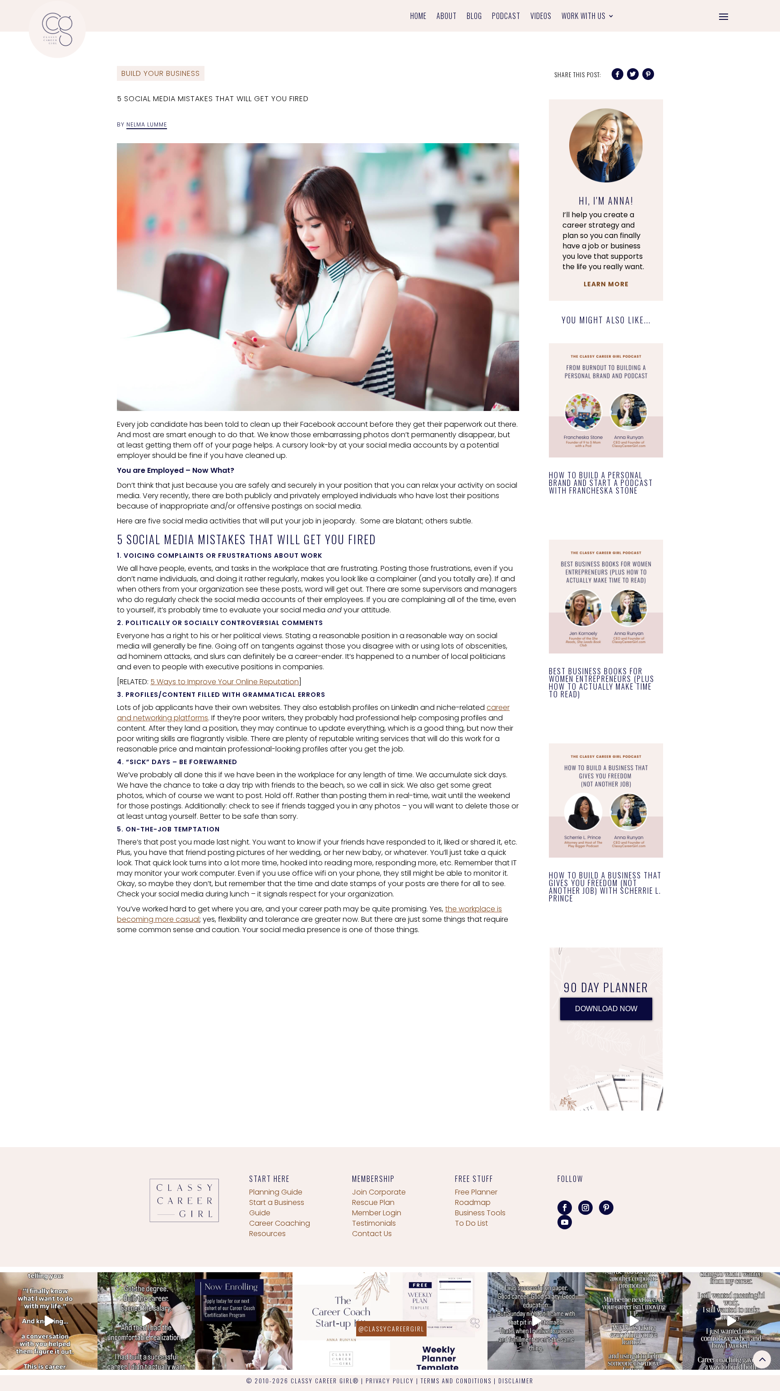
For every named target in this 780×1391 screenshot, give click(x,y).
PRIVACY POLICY (390, 1380)
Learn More (606, 284)
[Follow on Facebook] (564, 1207)
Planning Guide (275, 1192)
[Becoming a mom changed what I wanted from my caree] (731, 1321)
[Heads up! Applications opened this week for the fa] (243, 1321)
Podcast (506, 17)
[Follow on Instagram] (585, 1207)
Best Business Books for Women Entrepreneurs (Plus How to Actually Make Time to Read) (602, 682)
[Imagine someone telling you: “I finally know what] (49, 1321)
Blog (474, 17)
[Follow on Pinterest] (606, 1207)
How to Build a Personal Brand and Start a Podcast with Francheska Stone (601, 482)
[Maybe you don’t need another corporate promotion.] (633, 1321)
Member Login (376, 1213)
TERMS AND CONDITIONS (456, 1380)
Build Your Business (160, 73)
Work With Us (584, 17)
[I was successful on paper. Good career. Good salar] (536, 1321)
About (446, 17)
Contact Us (372, 1233)
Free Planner (476, 1192)
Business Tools (480, 1213)
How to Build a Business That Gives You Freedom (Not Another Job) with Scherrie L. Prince (605, 886)
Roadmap (473, 1202)
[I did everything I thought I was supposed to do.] (146, 1321)
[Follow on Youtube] (564, 1222)
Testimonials (374, 1223)
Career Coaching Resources (279, 1228)
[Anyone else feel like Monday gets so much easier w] (439, 1321)
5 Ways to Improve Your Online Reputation (224, 682)
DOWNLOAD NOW (606, 1009)
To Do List (471, 1223)
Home (418, 17)
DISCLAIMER (516, 1380)
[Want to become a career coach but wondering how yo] (341, 1321)
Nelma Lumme (146, 124)
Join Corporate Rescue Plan (379, 1197)
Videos (541, 17)
